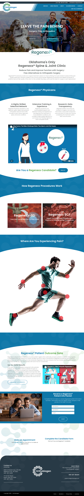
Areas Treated (54, 6)
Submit (63, 419)
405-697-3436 (18, 442)
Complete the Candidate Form (59, 438)
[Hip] (45, 292)
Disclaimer (61, 494)
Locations (77, 494)
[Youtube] (47, 480)
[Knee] (67, 296)
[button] (32, 39)
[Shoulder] (43, 268)
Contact (80, 6)
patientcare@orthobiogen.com (72, 478)
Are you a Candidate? (76, 8)
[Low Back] (43, 285)
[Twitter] (40, 480)
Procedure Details (24, 219)
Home (55, 494)
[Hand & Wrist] (23, 281)
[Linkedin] (43, 480)
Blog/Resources (70, 6)
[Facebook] (36, 480)
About (62, 6)
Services (45, 6)
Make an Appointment (24, 440)
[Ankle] (15, 315)
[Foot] (61, 318)
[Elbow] (67, 276)
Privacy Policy (69, 494)
